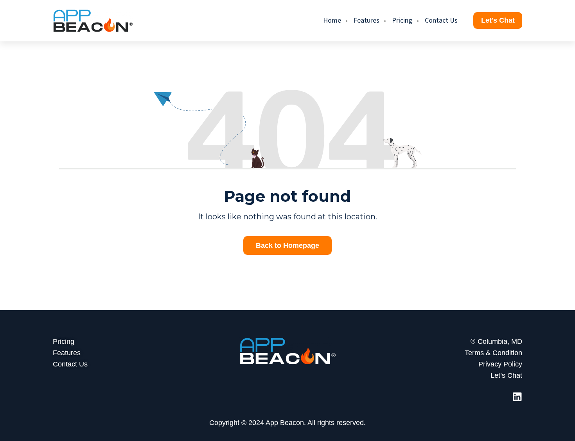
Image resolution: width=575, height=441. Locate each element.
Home (332, 20)
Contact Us (441, 20)
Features (366, 20)
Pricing (402, 20)
